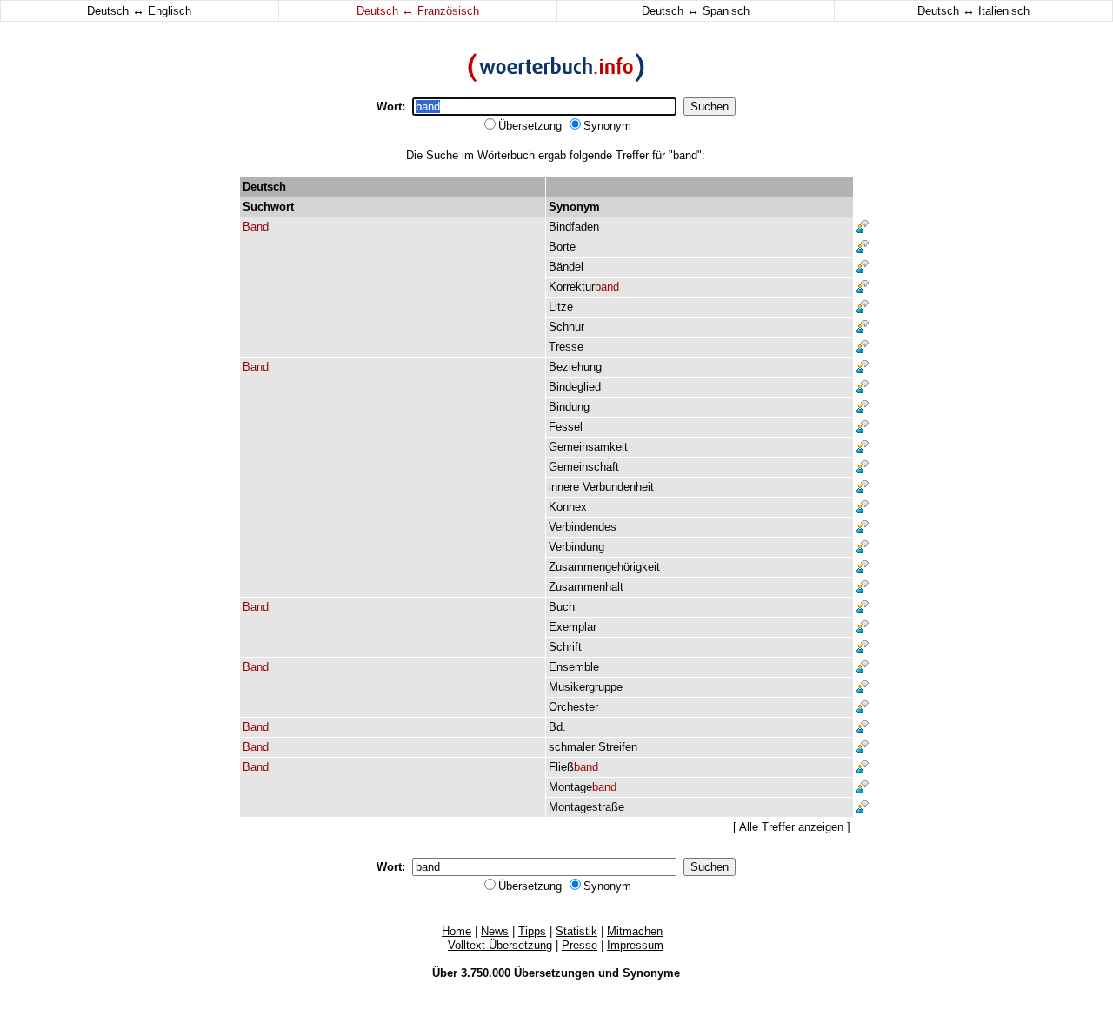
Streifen (617, 746)
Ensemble (574, 666)
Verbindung (576, 546)
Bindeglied (575, 386)
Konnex (568, 506)
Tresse (566, 346)
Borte (562, 246)
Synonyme (651, 973)
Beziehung (575, 366)
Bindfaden (574, 226)
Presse (579, 945)
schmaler (572, 746)
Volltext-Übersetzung (500, 945)
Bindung (569, 406)
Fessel (566, 426)
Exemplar (572, 626)
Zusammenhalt (586, 586)
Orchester (573, 706)
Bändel (566, 266)
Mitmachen (635, 931)
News (495, 931)
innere (564, 486)
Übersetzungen (554, 973)
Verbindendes (582, 526)
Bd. (557, 726)
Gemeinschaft (584, 466)
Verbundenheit (618, 486)
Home (456, 931)
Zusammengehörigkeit (604, 566)
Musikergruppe (586, 686)
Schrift (565, 646)
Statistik (576, 931)
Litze (561, 306)
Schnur (566, 326)
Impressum (635, 945)
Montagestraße (586, 806)
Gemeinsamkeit (588, 446)
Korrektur (584, 286)
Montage (582, 786)
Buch (562, 606)
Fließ (573, 766)
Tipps (532, 931)
